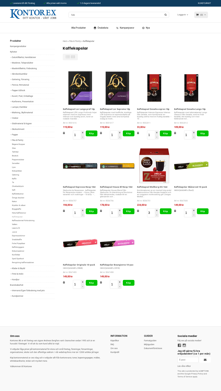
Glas (14, 148)
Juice (14, 232)
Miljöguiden (149, 344)
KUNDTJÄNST (204, 3)
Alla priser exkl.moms (56, 3)
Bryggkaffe (16, 209)
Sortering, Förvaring (20, 79)
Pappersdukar (18, 160)
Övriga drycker (18, 198)
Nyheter (13, 52)
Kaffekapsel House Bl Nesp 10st (116, 187)
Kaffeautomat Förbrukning (23, 220)
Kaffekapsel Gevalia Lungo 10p (190, 109)
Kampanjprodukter (18, 46)
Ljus (14, 167)
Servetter (16, 163)
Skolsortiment (18, 129)
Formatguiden (150, 340)
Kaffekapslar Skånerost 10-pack (190, 187)
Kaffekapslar (17, 217)
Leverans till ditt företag (23, 3)
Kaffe (14, 179)
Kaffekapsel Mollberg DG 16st (152, 187)
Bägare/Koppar (18, 144)
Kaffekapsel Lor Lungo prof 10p (79, 109)
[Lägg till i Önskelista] (64, 132)
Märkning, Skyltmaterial (22, 112)
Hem (65, 41)
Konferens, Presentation (23, 101)
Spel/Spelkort (18, 259)
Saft (13, 190)
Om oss (114, 348)
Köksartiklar (17, 171)
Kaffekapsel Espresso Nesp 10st (79, 187)
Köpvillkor (114, 340)
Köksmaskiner (18, 251)
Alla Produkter (78, 27)
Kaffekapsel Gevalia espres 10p (153, 109)
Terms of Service (184, 377)
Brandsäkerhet (16, 285)
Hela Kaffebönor (19, 213)
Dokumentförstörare (153, 348)
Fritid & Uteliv (17, 274)
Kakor (14, 201)
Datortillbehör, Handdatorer (24, 57)
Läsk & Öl (16, 228)
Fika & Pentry (17, 140)
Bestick (15, 156)
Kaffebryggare (18, 247)
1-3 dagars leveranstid (90, 3)
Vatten (14, 224)
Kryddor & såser (19, 205)
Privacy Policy (197, 374)
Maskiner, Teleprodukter (22, 63)
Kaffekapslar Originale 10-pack (79, 265)
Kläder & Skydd (18, 268)
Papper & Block (18, 90)
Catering (15, 175)
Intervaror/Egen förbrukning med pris (28, 290)
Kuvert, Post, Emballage (22, 96)
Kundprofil (114, 352)
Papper (15, 135)
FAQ (112, 344)
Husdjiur (15, 279)
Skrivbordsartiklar (19, 74)
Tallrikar (15, 152)
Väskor (15, 118)
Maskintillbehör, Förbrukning (24, 68)
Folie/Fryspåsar (18, 243)
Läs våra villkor (184, 366)
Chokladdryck (18, 186)
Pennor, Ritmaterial (20, 85)
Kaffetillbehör (18, 194)
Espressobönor (18, 236)
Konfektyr (16, 255)
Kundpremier (17, 296)
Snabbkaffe (17, 240)
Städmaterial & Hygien (22, 123)
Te (13, 182)
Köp (91, 133)
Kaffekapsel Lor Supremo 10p (115, 109)
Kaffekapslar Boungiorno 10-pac (116, 265)
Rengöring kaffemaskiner (23, 262)
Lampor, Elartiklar (19, 107)
